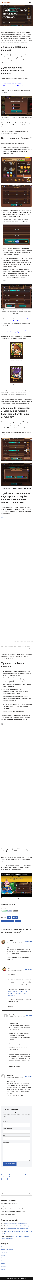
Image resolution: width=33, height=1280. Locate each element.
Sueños (3, 1263)
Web (4, 1135)
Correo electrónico (8, 1128)
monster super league (8, 921)
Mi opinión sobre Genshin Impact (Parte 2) (12, 1206)
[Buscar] (30, 1194)
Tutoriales (3, 1266)
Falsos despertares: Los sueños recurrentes (16, 1228)
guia (9, 917)
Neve (8, 1278)
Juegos (3, 1255)
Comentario (6, 1142)
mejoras (15, 917)
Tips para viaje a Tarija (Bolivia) (9, 1203)
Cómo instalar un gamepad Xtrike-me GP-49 (13, 1211)
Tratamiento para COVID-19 (8, 1214)
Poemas (3, 1258)
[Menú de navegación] (30, 2)
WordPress (24, 1278)
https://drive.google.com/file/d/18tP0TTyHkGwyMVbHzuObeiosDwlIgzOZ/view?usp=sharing (19, 993)
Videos (3, 1269)
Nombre (5, 1122)
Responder (28, 941)
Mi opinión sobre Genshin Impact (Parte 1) (12, 1208)
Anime (3, 1247)
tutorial (18, 921)
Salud (2, 1260)
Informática (4, 1252)
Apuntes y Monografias (7, 1249)
